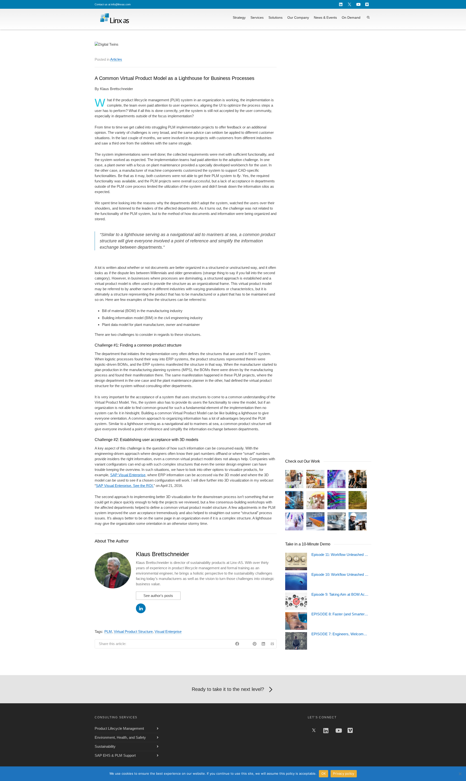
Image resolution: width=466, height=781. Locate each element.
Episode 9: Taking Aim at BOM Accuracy (340, 594)
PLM (108, 631)
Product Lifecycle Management (119, 728)
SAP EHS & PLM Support (115, 755)
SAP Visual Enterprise (127, 475)
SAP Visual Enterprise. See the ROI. (125, 486)
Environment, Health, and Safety (120, 737)
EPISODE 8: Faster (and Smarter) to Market (340, 614)
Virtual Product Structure (133, 631)
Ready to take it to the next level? (228, 689)
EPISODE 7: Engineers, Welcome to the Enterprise (340, 634)
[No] (460, 773)
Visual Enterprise (168, 631)
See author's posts (158, 596)
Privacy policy (343, 773)
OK (323, 773)
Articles (116, 59)
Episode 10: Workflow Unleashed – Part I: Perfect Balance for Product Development (340, 575)
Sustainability (105, 746)
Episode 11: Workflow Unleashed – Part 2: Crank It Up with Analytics (340, 555)
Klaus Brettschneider (162, 554)
